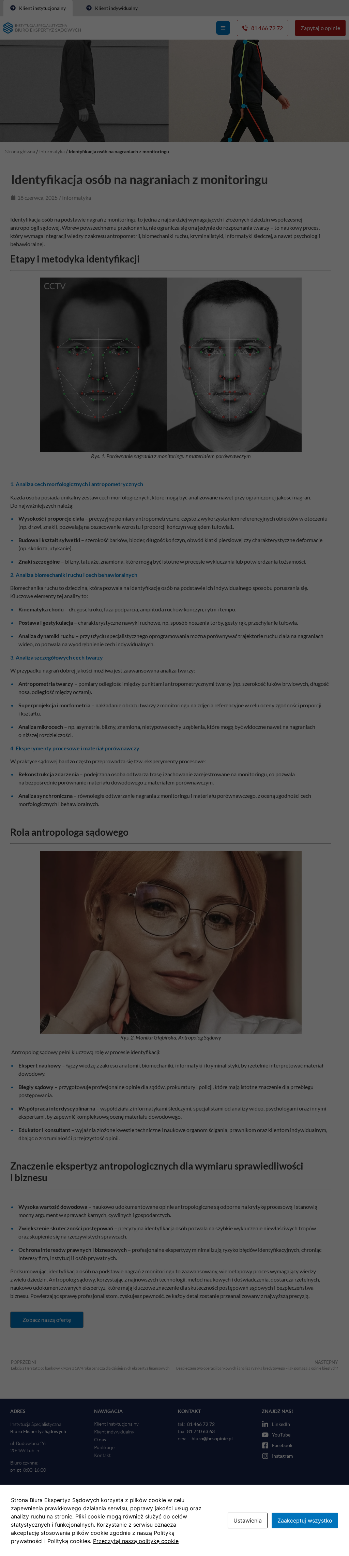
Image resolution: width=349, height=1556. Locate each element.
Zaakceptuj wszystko (304, 1520)
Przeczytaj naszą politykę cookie (136, 1541)
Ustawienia (247, 1520)
